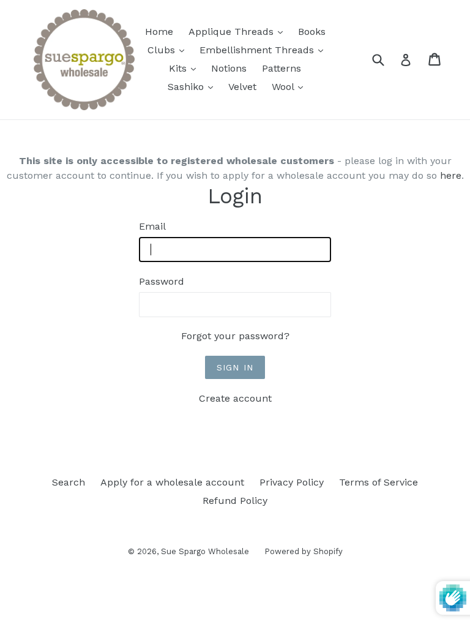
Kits (185, 68)
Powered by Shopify (303, 551)
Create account (235, 398)
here (450, 175)
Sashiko (193, 86)
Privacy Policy (291, 482)
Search (68, 482)
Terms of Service (378, 482)
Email (152, 226)
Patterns (281, 68)
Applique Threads (238, 31)
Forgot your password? (235, 336)
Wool (290, 86)
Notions (229, 68)
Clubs (168, 49)
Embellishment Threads (264, 49)
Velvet (242, 86)
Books (312, 31)
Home (159, 31)
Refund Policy (235, 500)
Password (161, 281)
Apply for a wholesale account (172, 482)
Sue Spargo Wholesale (205, 551)
